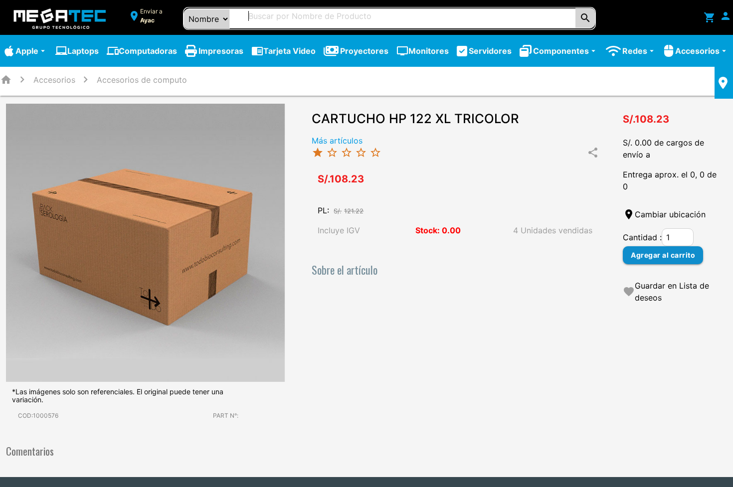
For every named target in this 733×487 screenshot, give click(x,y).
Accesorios (702, 51)
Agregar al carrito (663, 255)
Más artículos (337, 141)
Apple (31, 51)
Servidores (490, 51)
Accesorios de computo (142, 80)
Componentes (565, 51)
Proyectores (364, 51)
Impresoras (220, 51)
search (585, 18)
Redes (639, 51)
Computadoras (142, 51)
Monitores (422, 51)
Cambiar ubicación (670, 214)
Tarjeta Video (283, 51)
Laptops (77, 51)
